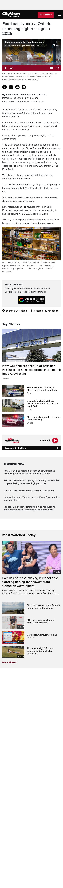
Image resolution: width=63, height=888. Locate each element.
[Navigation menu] (59, 14)
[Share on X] (4, 87)
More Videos (9, 662)
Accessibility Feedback (46, 310)
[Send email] (24, 87)
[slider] (31, 63)
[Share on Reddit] (17, 87)
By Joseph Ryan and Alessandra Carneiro (24, 94)
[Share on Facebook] (11, 87)
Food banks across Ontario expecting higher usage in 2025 (26, 28)
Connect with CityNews (15, 448)
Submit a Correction (16, 310)
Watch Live (46, 14)
